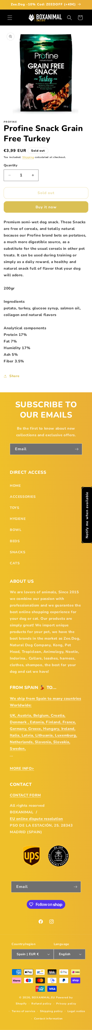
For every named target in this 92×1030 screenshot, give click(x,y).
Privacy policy (66, 1003)
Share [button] (14, 376)
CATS (15, 563)
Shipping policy (51, 1011)
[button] (9, 17)
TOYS (14, 507)
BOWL (15, 530)
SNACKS (18, 552)
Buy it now (46, 207)
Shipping (28, 157)
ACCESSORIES (23, 496)
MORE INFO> (22, 768)
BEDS (15, 541)
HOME (15, 485)
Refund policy (41, 1003)
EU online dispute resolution (36, 818)
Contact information (48, 1018)
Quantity (10, 165)
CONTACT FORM (25, 795)
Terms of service (23, 1011)
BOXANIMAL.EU (43, 997)
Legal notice (76, 1011)
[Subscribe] (76, 449)
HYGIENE (18, 518)
